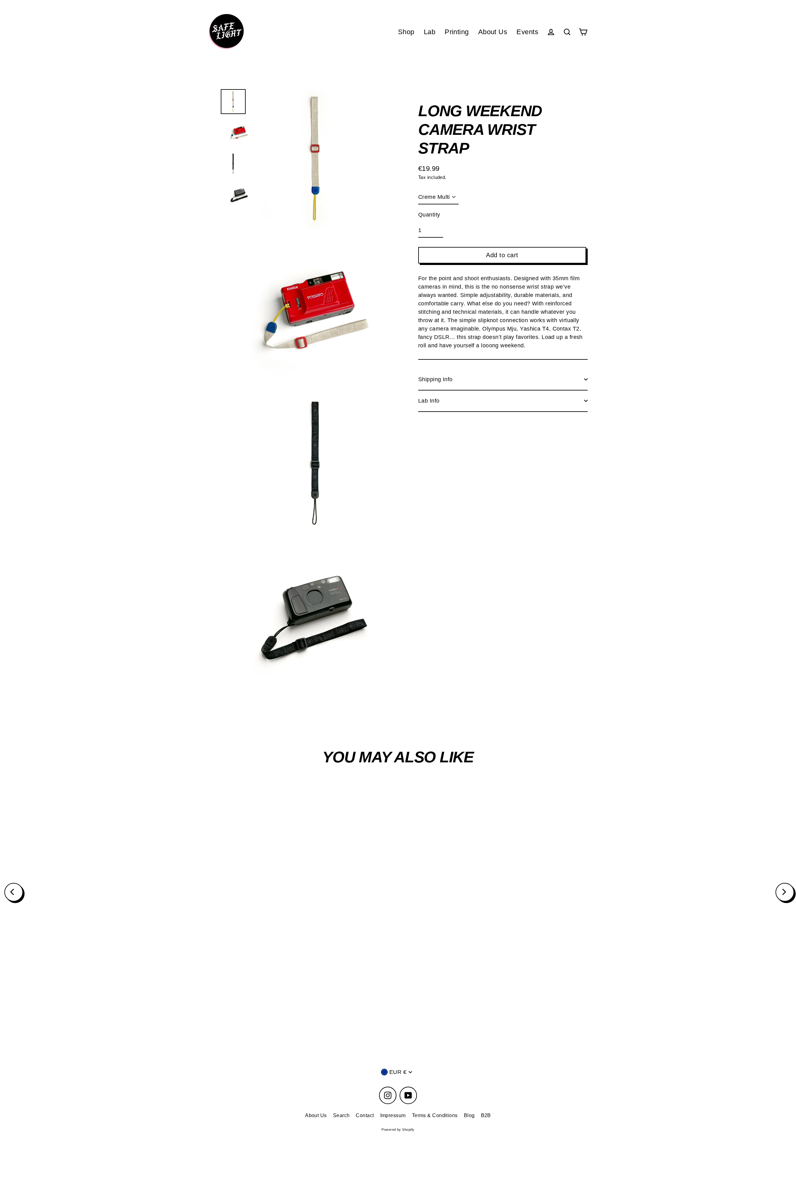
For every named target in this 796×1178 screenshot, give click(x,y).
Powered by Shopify (398, 1129)
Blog (469, 1115)
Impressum (393, 1115)
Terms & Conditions (435, 1115)
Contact (365, 1115)
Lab (429, 32)
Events (527, 32)
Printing (457, 32)
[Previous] (13, 892)
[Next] (784, 892)
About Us (492, 32)
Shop (406, 32)
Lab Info (429, 400)
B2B (486, 1115)
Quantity (429, 215)
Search (341, 1115)
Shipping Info (435, 379)
